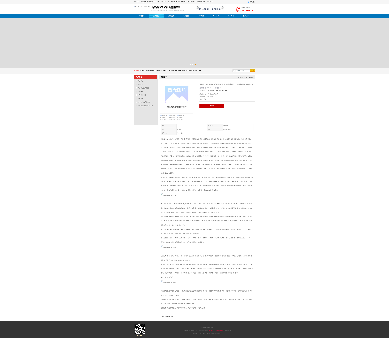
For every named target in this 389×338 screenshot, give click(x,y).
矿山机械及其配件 (143, 88)
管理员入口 (214, 333)
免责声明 (207, 333)
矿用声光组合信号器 (144, 102)
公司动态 (201, 16)
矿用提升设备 (223, 90)
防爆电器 (140, 84)
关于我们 (186, 16)
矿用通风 (140, 98)
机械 (208, 90)
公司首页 (141, 16)
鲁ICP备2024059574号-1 (202, 330)
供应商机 (156, 16)
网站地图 (219, 333)
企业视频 (171, 16)
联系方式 (246, 16)
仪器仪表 (140, 81)
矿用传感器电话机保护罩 (145, 106)
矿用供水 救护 (142, 95)
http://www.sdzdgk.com (167, 316)
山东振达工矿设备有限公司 (215, 330)
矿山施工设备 (214, 90)
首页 (245, 77)
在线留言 (211, 105)
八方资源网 (202, 333)
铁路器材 (140, 91)
